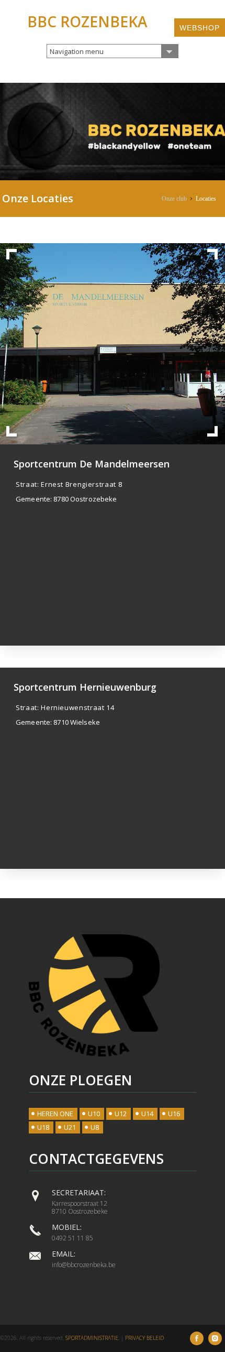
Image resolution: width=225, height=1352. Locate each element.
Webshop (199, 28)
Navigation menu (77, 51)
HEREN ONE (55, 1113)
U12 (121, 1113)
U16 (174, 1113)
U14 (147, 1113)
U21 (70, 1127)
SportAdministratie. (92, 1338)
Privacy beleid (144, 1338)
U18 (43, 1127)
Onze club (174, 198)
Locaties (206, 198)
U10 (94, 1113)
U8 (95, 1127)
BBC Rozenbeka (87, 21)
